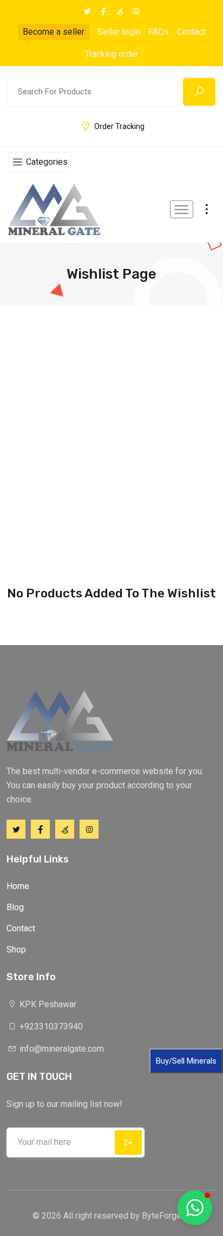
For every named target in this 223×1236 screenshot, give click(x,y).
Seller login (118, 32)
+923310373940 (50, 1026)
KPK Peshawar (46, 1004)
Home (17, 886)
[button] (195, 1207)
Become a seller (53, 32)
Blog (15, 907)
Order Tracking (119, 126)
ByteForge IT (166, 1216)
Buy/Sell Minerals (186, 1061)
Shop (16, 949)
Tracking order (112, 54)
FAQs (158, 32)
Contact (191, 32)
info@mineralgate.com (60, 1049)
